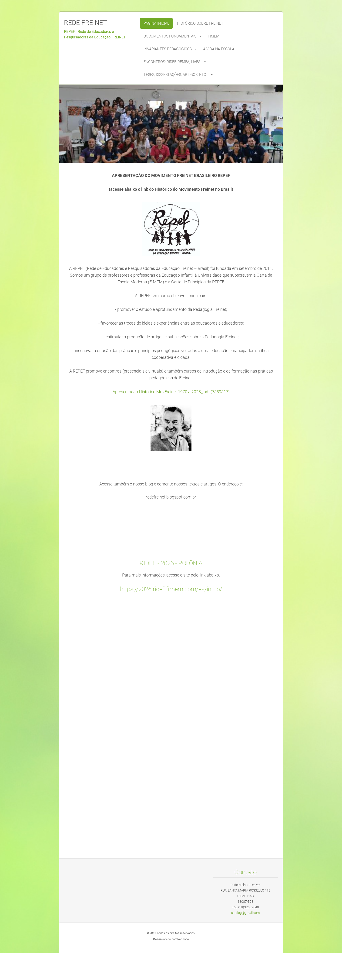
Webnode (182, 939)
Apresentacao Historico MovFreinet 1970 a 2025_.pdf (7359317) (171, 392)
